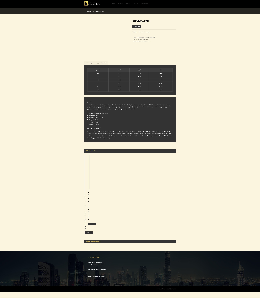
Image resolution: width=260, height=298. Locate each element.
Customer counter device (144, 32)
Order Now (137, 26)
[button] (85, 289)
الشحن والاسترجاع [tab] (101, 63)
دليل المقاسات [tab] (89, 63)
